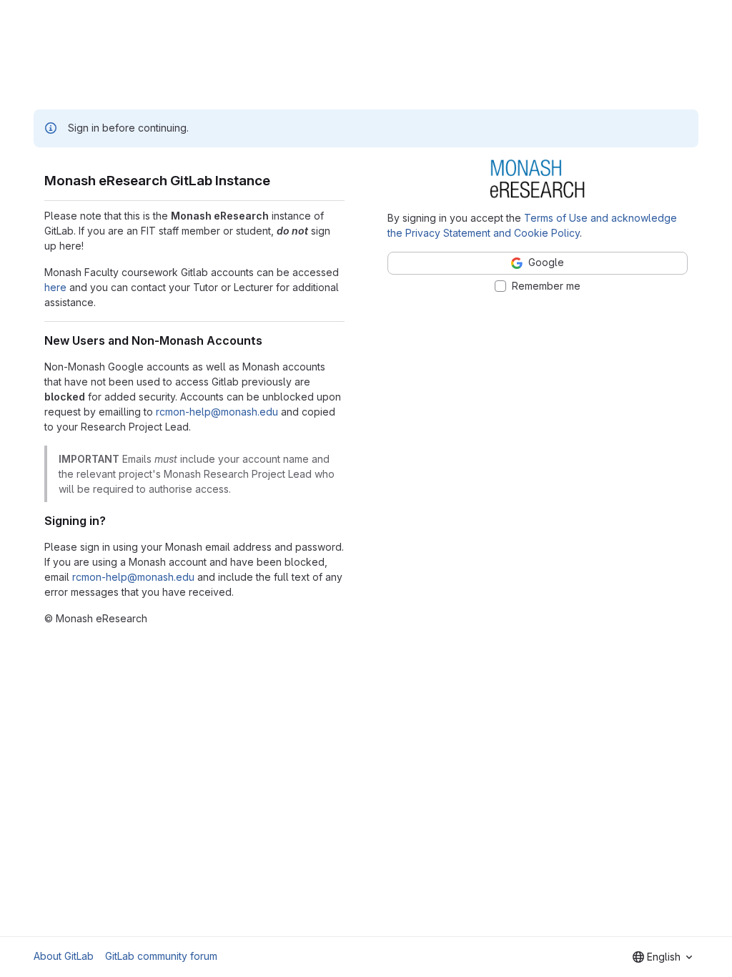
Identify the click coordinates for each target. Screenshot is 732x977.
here (55, 287)
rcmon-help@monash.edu (217, 412)
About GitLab (64, 956)
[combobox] (662, 957)
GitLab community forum (161, 956)
